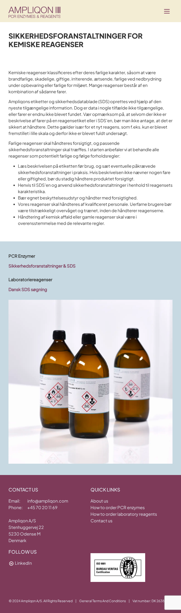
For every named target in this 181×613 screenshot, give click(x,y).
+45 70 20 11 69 (42, 507)
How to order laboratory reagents (123, 514)
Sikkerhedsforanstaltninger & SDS (42, 265)
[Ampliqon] (34, 11)
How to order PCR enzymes (117, 507)
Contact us (101, 520)
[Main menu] (167, 11)
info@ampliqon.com (47, 500)
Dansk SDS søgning (27, 289)
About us (99, 500)
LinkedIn (23, 563)
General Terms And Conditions (102, 601)
